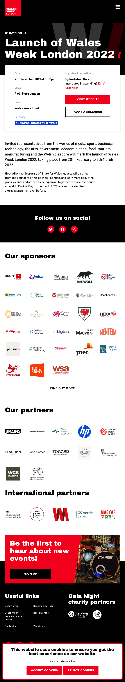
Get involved (11, 605)
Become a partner (43, 605)
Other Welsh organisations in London (14, 615)
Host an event (41, 612)
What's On (13, 33)
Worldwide (39, 625)
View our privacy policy (62, 660)
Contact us (11, 625)
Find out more (62, 388)
